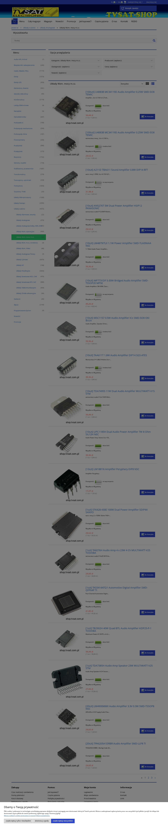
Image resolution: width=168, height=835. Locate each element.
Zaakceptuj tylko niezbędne (18, 821)
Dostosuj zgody (42, 821)
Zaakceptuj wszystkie (63, 821)
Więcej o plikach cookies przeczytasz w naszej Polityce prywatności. (27, 816)
